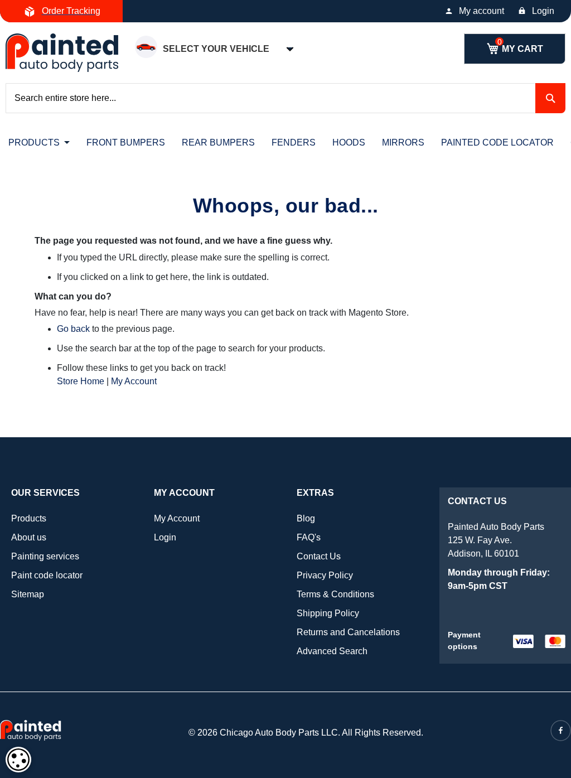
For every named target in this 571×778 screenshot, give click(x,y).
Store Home (80, 381)
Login (543, 11)
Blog (306, 518)
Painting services (45, 556)
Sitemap (27, 594)
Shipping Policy (328, 613)
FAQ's (309, 537)
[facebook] (560, 730)
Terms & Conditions (335, 594)
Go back (73, 329)
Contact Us (319, 556)
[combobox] (285, 98)
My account (481, 11)
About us (28, 537)
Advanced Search (332, 651)
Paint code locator (47, 575)
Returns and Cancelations (348, 632)
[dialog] (18, 759)
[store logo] (62, 52)
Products (28, 518)
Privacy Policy (325, 575)
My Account (134, 381)
